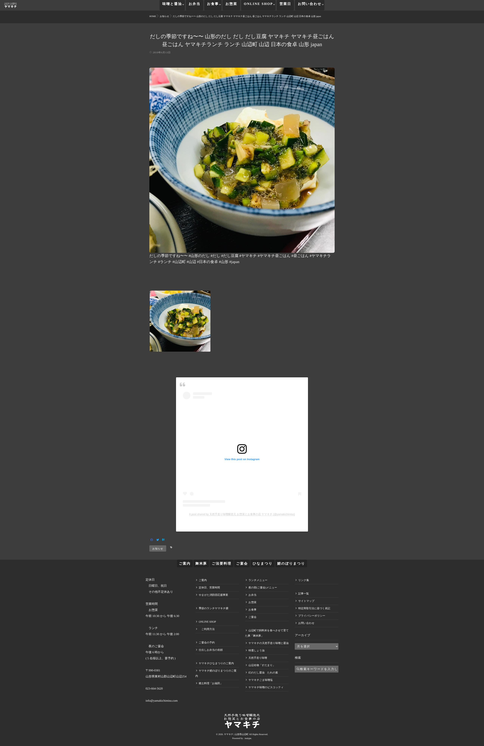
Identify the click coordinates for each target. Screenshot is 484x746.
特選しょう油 (256, 650)
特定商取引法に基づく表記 (314, 608)
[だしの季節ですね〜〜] (242, 250)
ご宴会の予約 (207, 642)
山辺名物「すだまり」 (261, 665)
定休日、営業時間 (209, 587)
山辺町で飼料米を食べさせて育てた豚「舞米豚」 (267, 633)
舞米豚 (201, 563)
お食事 (213, 4)
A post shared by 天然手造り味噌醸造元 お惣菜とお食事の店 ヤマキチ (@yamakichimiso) (242, 514)
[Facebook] (151, 540)
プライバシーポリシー (311, 615)
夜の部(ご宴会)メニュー (262, 587)
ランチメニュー (257, 580)
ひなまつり (262, 563)
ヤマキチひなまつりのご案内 (216, 663)
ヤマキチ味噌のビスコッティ (266, 687)
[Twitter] (157, 540)
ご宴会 (242, 563)
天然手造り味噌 (257, 658)
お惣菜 (231, 4)
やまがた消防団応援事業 (213, 595)
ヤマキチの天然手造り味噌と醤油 (268, 643)
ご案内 (185, 563)
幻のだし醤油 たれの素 (263, 672)
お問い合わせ (310, 4)
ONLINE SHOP (258, 4)
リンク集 (303, 580)
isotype (248, 738)
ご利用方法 (207, 629)
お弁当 (194, 4)
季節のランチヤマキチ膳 (213, 608)
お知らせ (157, 548)
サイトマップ (306, 601)
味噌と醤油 (172, 4)
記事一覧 (303, 593)
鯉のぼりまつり (291, 563)
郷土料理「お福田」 (211, 683)
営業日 (285, 4)
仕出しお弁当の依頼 (211, 650)
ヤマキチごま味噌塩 (260, 680)
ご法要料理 (221, 563)
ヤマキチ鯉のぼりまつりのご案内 (216, 673)
